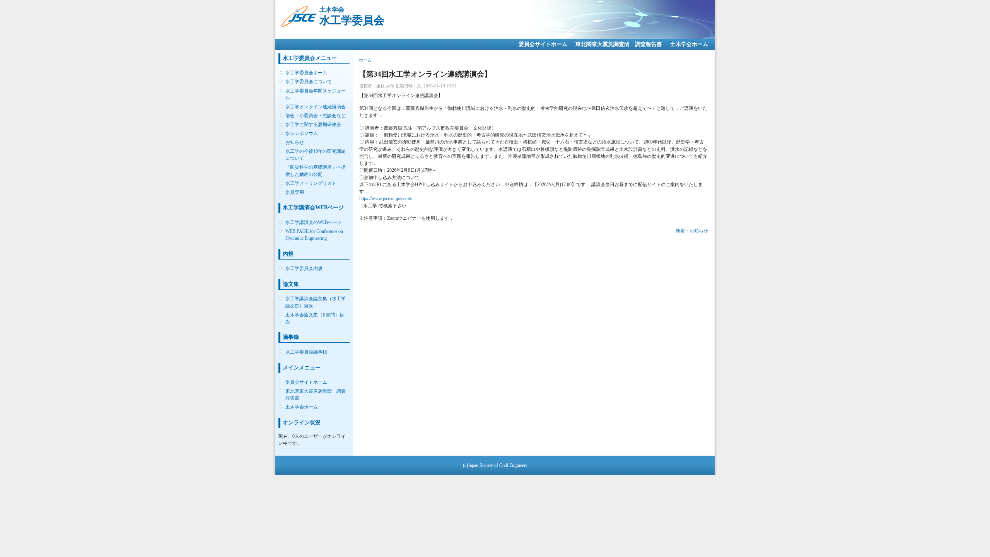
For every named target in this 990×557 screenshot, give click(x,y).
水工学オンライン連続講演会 (315, 106)
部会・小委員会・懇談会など (315, 115)
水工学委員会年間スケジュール (315, 94)
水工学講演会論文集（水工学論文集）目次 (315, 302)
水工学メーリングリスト (310, 183)
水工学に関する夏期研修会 (313, 124)
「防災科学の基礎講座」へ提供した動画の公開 (315, 170)
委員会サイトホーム (543, 44)
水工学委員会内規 (304, 268)
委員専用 (294, 192)
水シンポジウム (301, 133)
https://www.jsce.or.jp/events (385, 198)
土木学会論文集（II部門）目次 (314, 318)
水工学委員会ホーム (306, 72)
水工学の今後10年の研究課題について (315, 155)
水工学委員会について (308, 81)
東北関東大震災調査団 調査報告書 (618, 44)
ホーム (365, 60)
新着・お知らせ (692, 231)
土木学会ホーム (689, 44)
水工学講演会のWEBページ (313, 222)
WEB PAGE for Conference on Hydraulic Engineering (314, 235)
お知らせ (294, 142)
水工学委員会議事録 (306, 352)
